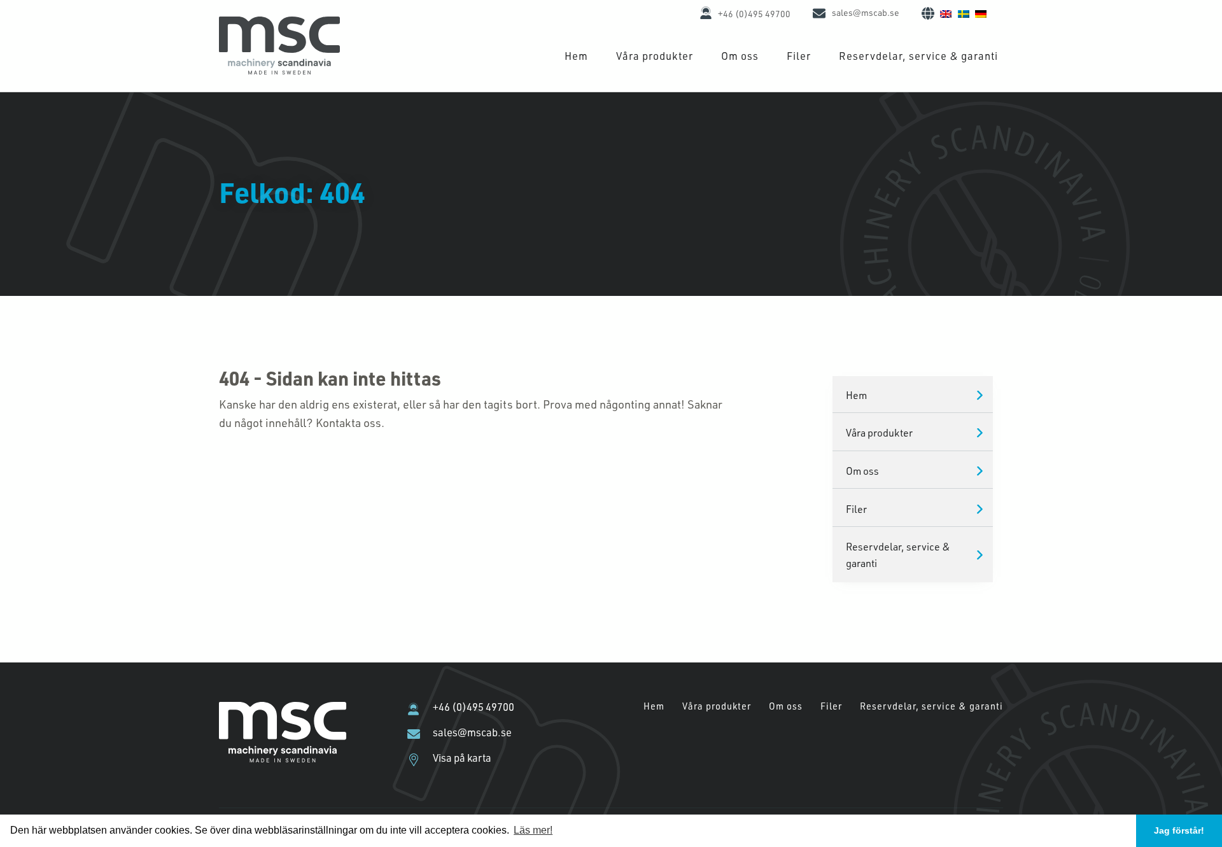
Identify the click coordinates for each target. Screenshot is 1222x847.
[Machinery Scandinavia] (279, 70)
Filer (799, 55)
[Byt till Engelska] (946, 12)
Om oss (740, 55)
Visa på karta (462, 758)
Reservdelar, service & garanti (918, 55)
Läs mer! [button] (533, 830)
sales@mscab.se (865, 12)
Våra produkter (654, 55)
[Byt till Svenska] (963, 12)
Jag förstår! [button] (1179, 830)
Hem (576, 55)
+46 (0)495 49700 (754, 14)
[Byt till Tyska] (981, 12)
